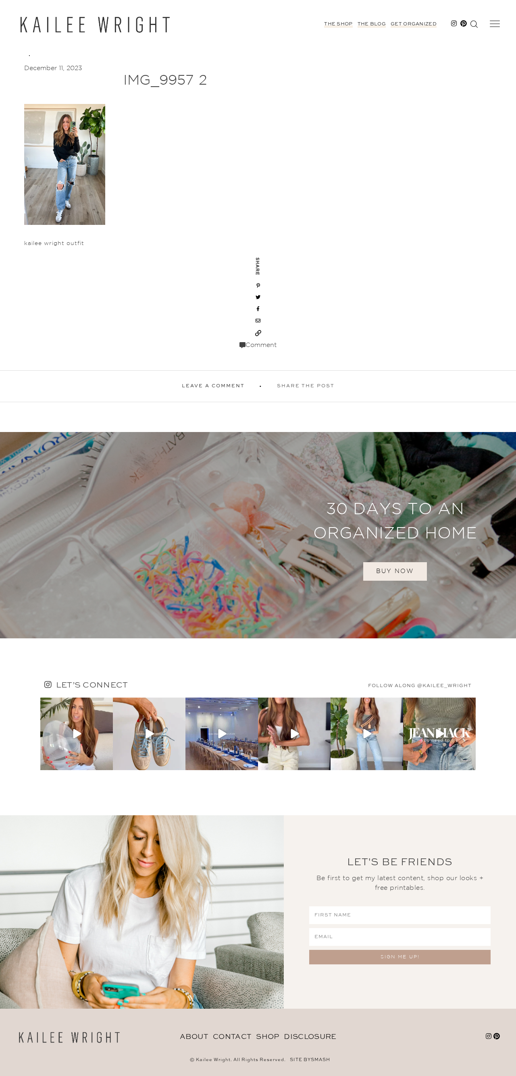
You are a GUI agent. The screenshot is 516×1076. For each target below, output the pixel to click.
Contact (232, 1037)
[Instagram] (105, 762)
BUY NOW (395, 571)
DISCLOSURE (310, 1037)
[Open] (76, 734)
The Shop (338, 24)
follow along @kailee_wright (420, 685)
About (194, 1037)
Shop (267, 1037)
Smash (320, 1060)
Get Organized (414, 24)
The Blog (372, 24)
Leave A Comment (213, 386)
